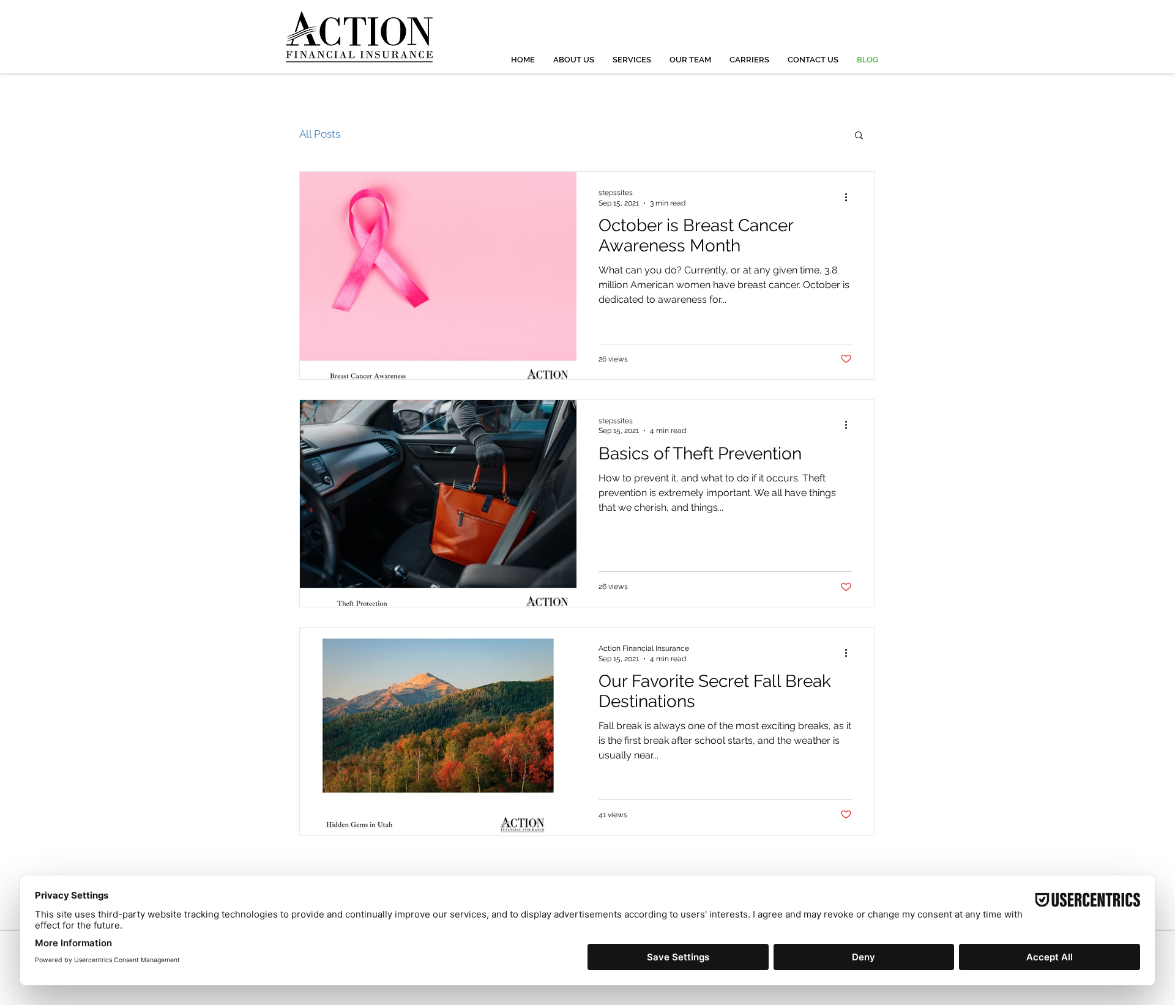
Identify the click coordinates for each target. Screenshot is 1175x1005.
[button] (859, 136)
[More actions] (850, 197)
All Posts (319, 134)
